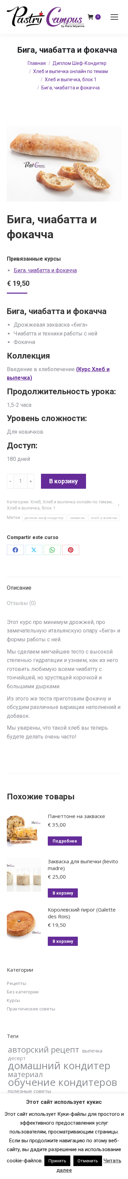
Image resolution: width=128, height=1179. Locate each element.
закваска (77, 518)
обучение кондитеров (62, 1082)
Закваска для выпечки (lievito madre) (83, 864)
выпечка (92, 1050)
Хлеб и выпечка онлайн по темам (77, 501)
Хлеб (35, 501)
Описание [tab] (19, 588)
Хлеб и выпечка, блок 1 (31, 507)
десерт (17, 1058)
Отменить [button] (87, 1160)
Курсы (13, 1000)
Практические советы (31, 1009)
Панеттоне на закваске (76, 816)
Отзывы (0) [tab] (21, 603)
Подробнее (65, 841)
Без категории (23, 992)
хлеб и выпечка (104, 518)
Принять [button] (57, 1160)
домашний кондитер (59, 1065)
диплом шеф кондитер (44, 518)
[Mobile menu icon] (114, 17)
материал (25, 1074)
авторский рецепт (43, 1049)
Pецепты (16, 983)
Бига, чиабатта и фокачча (45, 270)
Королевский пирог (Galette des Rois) (82, 913)
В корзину (63, 481)
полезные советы (29, 1091)
